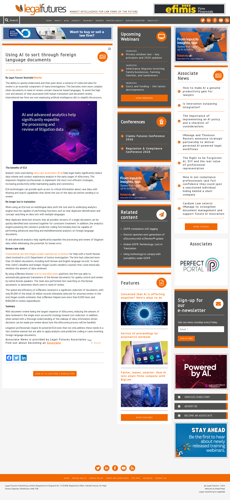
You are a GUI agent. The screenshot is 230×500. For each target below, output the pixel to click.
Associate (54, 342)
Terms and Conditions (117, 478)
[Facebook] (9, 357)
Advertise (148, 478)
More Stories (201, 226)
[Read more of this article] (144, 313)
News (57, 20)
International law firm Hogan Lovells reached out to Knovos (37, 253)
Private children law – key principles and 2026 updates (144, 56)
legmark (221, 491)
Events (75, 20)
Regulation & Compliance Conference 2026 (144, 150)
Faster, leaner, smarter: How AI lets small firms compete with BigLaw (143, 376)
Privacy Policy (79, 478)
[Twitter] (16, 357)
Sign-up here (186, 338)
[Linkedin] (23, 357)
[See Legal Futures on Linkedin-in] (208, 20)
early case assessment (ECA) (48, 172)
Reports (100, 20)
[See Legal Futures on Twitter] (202, 20)
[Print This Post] (109, 48)
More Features (144, 417)
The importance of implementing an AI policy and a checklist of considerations (201, 121)
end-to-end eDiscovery (46, 273)
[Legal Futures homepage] (42, 9)
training (87, 20)
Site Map (135, 478)
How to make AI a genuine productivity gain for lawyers (202, 91)
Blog (66, 20)
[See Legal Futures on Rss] (226, 20)
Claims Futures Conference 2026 (145, 137)
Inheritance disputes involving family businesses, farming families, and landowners (145, 72)
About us (152, 20)
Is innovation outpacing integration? (200, 105)
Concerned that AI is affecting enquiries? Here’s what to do (143, 295)
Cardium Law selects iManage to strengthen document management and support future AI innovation (203, 208)
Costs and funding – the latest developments (146, 88)
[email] (201, 329)
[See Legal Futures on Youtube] (220, 20)
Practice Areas (113, 20)
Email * (184, 329)
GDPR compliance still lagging (140, 228)
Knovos (38, 77)
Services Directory (135, 20)
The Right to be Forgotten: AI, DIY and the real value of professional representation (203, 163)
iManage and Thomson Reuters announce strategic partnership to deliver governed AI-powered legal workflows (203, 142)
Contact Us (160, 478)
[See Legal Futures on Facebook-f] (214, 20)
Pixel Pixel (220, 488)
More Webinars (144, 98)
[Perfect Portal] (201, 264)
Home (49, 20)
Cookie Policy (96, 478)
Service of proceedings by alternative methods (139, 335)
